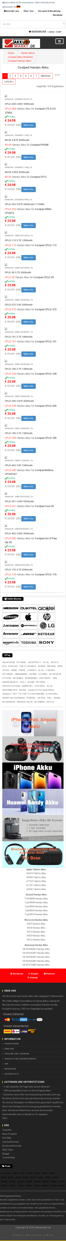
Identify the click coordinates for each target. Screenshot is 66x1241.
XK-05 (8, 176)
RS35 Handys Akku (36, 928)
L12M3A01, (50, 670)
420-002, (22, 690)
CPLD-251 (10, 506)
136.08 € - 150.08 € (41, 1182)
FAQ (50, 1235)
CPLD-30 (10, 277)
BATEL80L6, (18, 678)
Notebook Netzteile (11, 1146)
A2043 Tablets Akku (36, 877)
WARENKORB (38, 31)
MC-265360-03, (9, 702)
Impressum (10, 1069)
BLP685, (31, 682)
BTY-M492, (21, 662)
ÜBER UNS (9, 1049)
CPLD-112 (10, 245)
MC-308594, (39, 702)
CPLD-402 (10, 538)
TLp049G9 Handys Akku (36, 906)
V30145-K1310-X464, (11, 686)
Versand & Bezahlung (49, 11)
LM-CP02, (41, 698)
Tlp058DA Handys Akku (36, 910)
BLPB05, (41, 666)
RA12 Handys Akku (36, 939)
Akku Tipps (7, 1149)
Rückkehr (58, 15)
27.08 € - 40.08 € (33, 1173)
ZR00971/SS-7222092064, (13, 698)
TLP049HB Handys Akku (36, 898)
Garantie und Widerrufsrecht (20, 1059)
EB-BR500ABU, (31, 678)
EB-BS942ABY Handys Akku (36, 953)
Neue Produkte (9, 1134)
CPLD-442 (10, 470)
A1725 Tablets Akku (36, 885)
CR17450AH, (7, 674)
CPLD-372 (10, 309)
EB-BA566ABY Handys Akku (36, 961)
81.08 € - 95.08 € (36, 1178)
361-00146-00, (55, 674)
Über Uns (28, 11)
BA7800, (33, 674)
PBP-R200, (51, 666)
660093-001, (27, 686)
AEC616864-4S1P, (9, 690)
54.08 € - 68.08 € (7, 1178)
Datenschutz (11, 1074)
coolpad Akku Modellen (20, 57)
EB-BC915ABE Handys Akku (36, 965)
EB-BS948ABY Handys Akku (36, 949)
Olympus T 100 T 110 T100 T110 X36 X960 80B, (23, 694)
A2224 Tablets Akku (36, 873)
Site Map (6, 1138)
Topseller (7, 1130)
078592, (22, 670)
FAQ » (5, 1118)
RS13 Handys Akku (36, 932)
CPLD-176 (10, 574)
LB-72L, (46, 662)
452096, (57, 698)
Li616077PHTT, (34, 662)
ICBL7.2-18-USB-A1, (28, 666)
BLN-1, (23, 682)
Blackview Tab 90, (25, 702)
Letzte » (9, 81)
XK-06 (8, 144)
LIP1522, (6, 670)
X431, (49, 698)
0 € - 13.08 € (5, 1173)
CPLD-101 (10, 341)
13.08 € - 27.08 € (18, 1173)
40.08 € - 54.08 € (48, 1173)
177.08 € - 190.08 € (24, 1186)
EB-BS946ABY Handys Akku (36, 957)
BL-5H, (50, 686)
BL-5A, (41, 670)
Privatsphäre (11, 1044)
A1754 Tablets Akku (36, 881)
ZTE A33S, (6, 678)
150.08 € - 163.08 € (57, 1182)
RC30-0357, (13, 666)
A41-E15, (50, 702)
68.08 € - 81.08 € (22, 1178)
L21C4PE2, (42, 674)
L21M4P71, (32, 670)
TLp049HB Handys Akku (36, 902)
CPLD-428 (10, 108)
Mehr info (28, 125)
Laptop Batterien (10, 1142)
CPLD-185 (10, 438)
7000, (54, 678)
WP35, (60, 666)
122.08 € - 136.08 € (24, 1182)
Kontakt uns (12, 11)
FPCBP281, (31, 698)
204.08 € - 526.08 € (57, 1186)
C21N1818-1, (40, 686)
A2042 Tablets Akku (36, 889)
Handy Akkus (28, 53)
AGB (6, 1064)
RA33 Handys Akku (36, 935)
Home (11, 53)
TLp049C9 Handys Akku (36, 914)
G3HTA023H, (45, 678)
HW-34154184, (8, 662)
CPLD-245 (10, 405)
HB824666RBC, (21, 674)
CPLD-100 (10, 373)
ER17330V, (40, 682)
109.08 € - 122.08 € (8, 1182)
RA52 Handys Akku (36, 924)
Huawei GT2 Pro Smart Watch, (41, 690)
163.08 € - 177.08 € (8, 1186)
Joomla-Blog (8, 1157)
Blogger (6, 1153)
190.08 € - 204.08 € (41, 1186)
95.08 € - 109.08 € (52, 1178)
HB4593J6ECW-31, (10, 682)
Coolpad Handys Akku (19, 60)
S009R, (14, 670)
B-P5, (4, 666)
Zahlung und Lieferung (16, 1054)
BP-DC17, (55, 662)
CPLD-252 (10, 209)
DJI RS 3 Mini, (52, 694)
